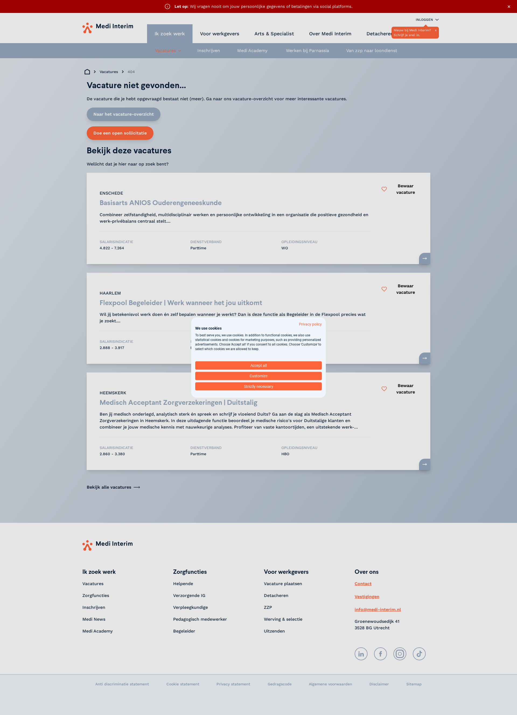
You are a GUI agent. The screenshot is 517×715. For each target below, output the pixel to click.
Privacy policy (310, 324)
